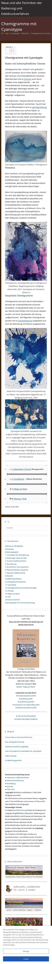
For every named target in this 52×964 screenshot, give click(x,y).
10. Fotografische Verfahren (15, 582)
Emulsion (27, 79)
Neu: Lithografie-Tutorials (14, 742)
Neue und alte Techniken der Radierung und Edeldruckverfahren (21, 8)
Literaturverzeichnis (12, 600)
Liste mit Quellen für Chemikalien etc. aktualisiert (23, 751)
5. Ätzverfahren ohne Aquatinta (17, 567)
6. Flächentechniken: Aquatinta (16, 570)
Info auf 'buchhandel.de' (27, 716)
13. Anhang (9, 591)
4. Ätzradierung (10, 564)
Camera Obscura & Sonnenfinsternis (18, 737)
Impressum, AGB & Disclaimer (18, 777)
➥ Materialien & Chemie (21, 469)
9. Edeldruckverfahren (13, 579)
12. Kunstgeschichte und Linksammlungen (21, 588)
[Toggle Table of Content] (10, 50)
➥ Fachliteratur (18, 479)
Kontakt (10, 786)
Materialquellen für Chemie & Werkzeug (20, 603)
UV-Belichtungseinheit (13, 760)
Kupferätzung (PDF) (27, 702)
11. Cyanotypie (10, 585)
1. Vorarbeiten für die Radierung (17, 555)
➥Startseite (9, 549)
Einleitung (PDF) (27, 699)
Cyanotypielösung (39, 107)
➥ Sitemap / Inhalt (19, 499)
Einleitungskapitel (11, 552)
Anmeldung (11, 783)
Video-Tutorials (10, 756)
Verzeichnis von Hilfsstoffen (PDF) (27, 705)
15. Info (8, 597)
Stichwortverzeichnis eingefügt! (16, 746)
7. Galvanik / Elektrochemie (15, 573)
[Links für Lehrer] (24, 888)
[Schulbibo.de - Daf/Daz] (24, 872)
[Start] (2, 33)
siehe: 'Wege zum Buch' (26, 687)
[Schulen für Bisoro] (24, 924)
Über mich (11, 789)
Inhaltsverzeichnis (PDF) (27, 696)
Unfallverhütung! (20, 810)
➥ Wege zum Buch (19, 489)
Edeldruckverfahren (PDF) (26, 708)
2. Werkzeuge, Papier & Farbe (16, 558)
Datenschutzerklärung (15, 780)
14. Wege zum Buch (12, 594)
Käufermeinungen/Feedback (26, 719)
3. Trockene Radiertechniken (15, 561)
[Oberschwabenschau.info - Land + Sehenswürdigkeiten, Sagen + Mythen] (24, 905)
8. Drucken (9, 576)
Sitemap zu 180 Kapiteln (14, 546)
